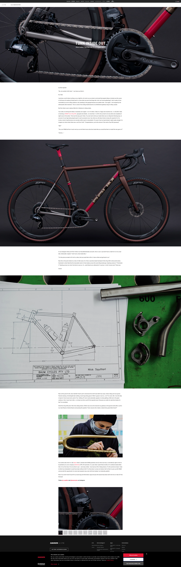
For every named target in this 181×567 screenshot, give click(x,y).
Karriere (123, 549)
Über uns (124, 545)
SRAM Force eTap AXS (70, 113)
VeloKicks (77, 464)
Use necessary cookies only (133, 563)
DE (179, 1)
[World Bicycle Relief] (112, 1)
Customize (132, 559)
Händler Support (100, 547)
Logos (123, 551)
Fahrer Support (100, 545)
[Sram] (68, 1)
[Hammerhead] (98, 1)
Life (4, 4)
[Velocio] (103, 1)
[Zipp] (82, 1)
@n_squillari (65, 480)
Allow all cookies (133, 555)
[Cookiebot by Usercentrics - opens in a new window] (41, 564)
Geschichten (94, 545)
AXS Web (112, 551)
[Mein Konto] (176, 1)
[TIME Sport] (92, 1)
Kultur (93, 547)
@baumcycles (74, 480)
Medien (123, 547)
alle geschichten (16, 4)
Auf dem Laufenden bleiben (59, 549)
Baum (75, 462)
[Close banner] (146, 553)
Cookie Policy (110, 560)
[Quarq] (87, 1)
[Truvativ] (78, 1)
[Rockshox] (73, 1)
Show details (54, 564)
